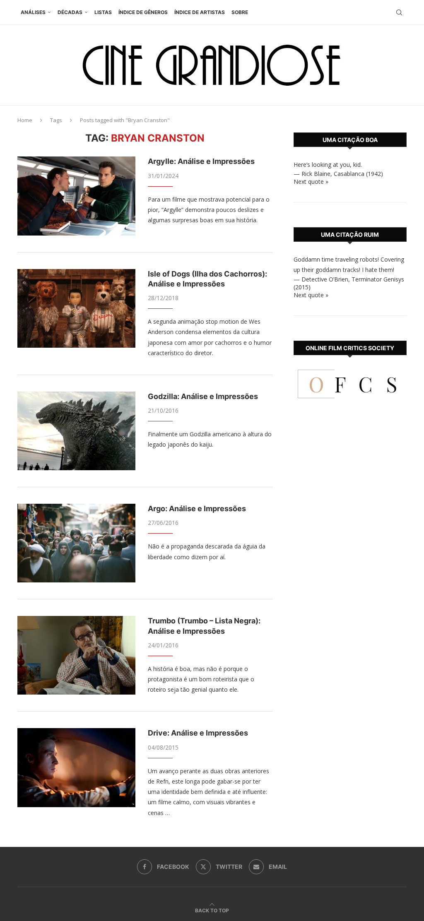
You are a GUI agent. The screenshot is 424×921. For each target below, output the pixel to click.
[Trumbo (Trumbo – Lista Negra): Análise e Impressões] (76, 655)
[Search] (399, 12)
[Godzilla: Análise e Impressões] (76, 431)
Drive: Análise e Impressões (198, 733)
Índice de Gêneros (143, 12)
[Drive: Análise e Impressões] (76, 767)
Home (24, 120)
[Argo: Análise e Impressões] (76, 543)
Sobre (239, 12)
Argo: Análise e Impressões (197, 508)
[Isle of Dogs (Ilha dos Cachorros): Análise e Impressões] (76, 308)
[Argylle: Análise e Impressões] (76, 195)
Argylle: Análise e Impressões (201, 161)
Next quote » (311, 181)
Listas (103, 12)
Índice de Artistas (199, 12)
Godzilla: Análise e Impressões (203, 396)
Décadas (70, 12)
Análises (33, 12)
